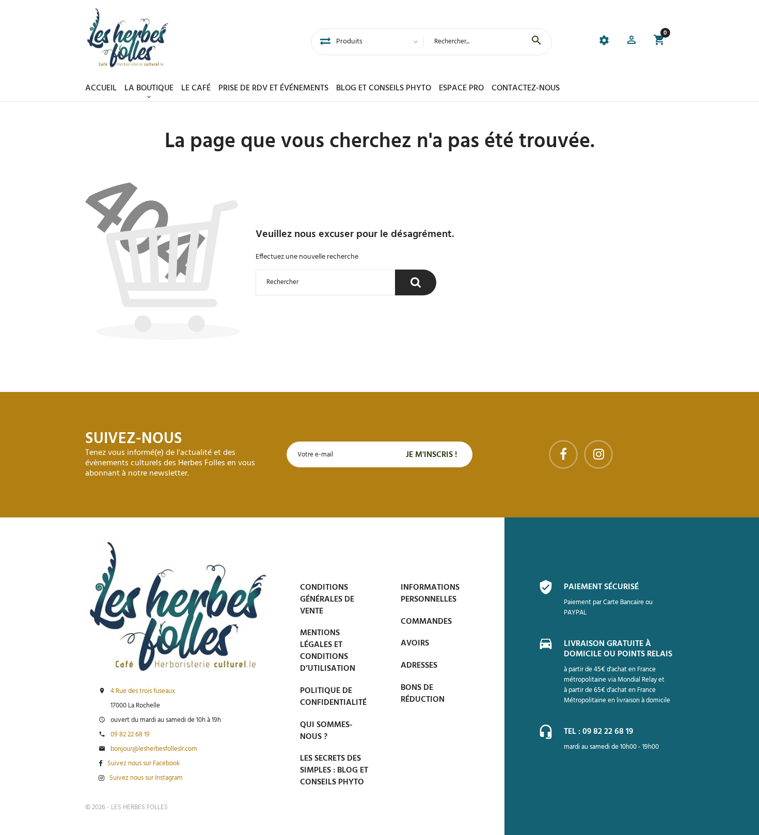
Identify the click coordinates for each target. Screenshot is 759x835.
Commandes (426, 621)
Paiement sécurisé (601, 587)
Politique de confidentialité (333, 697)
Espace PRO (461, 88)
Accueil (101, 88)
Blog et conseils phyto (383, 88)
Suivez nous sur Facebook (143, 764)
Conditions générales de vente (327, 599)
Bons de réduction (423, 693)
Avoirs (415, 643)
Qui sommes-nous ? (326, 731)
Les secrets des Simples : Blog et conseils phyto (334, 770)
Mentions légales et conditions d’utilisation (327, 650)
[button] (631, 42)
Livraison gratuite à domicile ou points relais (618, 649)
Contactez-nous (526, 88)
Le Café (196, 88)
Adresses (419, 665)
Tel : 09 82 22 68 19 (598, 731)
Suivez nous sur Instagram (146, 778)
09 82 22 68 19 (130, 735)
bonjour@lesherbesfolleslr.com (153, 749)
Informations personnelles (430, 593)
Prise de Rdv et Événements (273, 88)
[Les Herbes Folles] (127, 38)
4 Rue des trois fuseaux (142, 691)
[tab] (325, 42)
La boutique (148, 88)
